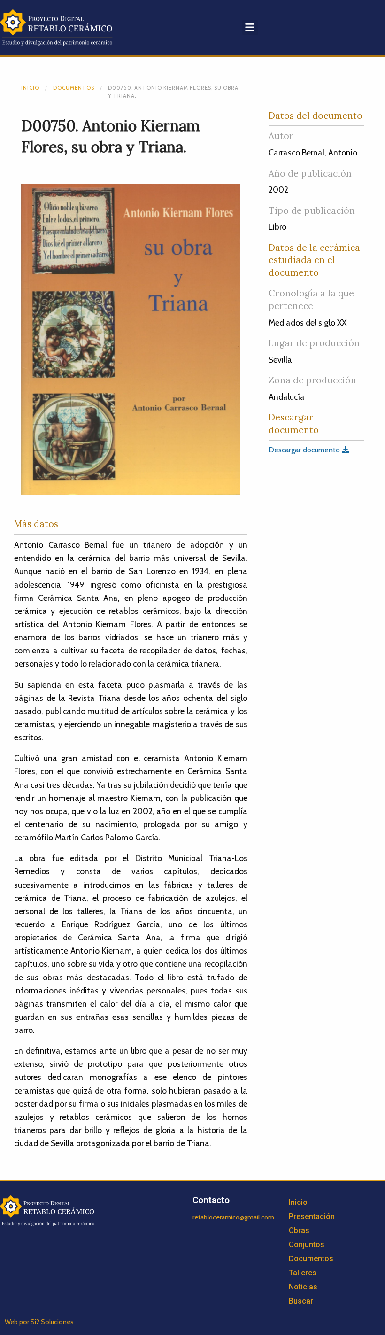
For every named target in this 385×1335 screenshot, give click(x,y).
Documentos (73, 88)
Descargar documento (305, 449)
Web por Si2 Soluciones (39, 1322)
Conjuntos (306, 1244)
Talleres (302, 1272)
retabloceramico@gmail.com (233, 1217)
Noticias (303, 1286)
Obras (299, 1230)
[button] (250, 27)
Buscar (301, 1300)
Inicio (30, 88)
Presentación (312, 1216)
